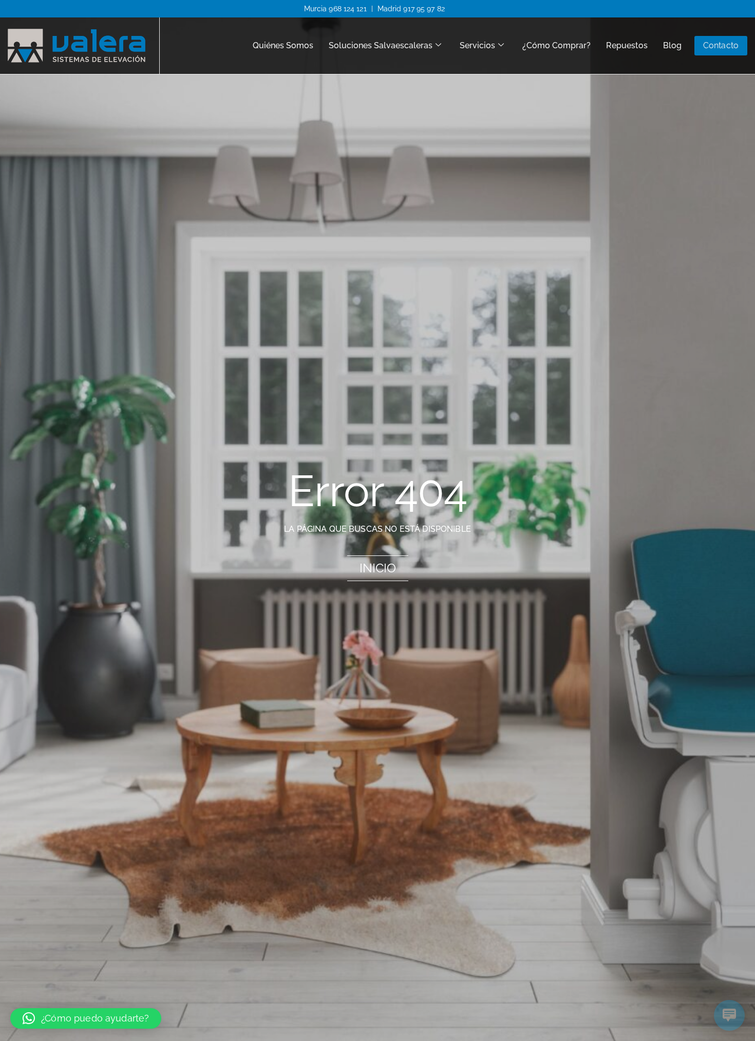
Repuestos (627, 45)
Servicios (477, 45)
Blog (672, 45)
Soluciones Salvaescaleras (380, 45)
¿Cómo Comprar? (556, 45)
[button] (85, 1018)
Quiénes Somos (283, 45)
